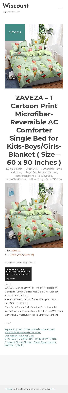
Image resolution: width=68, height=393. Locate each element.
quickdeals (16, 168)
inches (32, 175)
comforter (21, 175)
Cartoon (52, 172)
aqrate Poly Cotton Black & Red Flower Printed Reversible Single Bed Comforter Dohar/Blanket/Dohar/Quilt (30, 332)
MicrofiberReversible (18, 179)
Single (41, 179)
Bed (34, 172)
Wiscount (15, 5)
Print (34, 179)
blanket (42, 172)
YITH (53, 389)
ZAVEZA (57, 179)
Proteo (9, 389)
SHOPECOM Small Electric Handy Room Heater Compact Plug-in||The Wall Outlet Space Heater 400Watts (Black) (30, 342)
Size (48, 179)
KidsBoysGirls (44, 175)
